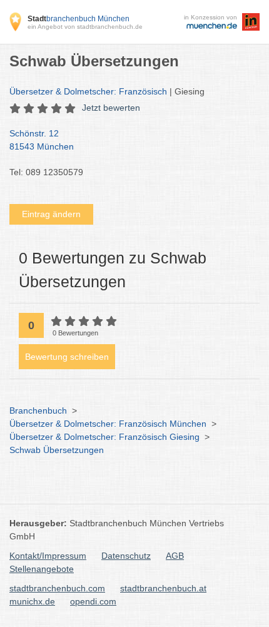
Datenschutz (126, 556)
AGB (175, 556)
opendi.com (93, 601)
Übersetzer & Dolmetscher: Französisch (88, 91)
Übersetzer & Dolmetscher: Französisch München (107, 424)
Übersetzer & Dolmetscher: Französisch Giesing (104, 437)
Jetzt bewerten (111, 108)
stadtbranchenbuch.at (163, 588)
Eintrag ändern (51, 214)
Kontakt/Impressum (47, 556)
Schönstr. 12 (41, 139)
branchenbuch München (78, 18)
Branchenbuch (38, 410)
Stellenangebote (41, 569)
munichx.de (32, 601)
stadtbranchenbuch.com (57, 588)
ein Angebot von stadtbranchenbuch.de (85, 26)
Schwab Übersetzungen (56, 450)
